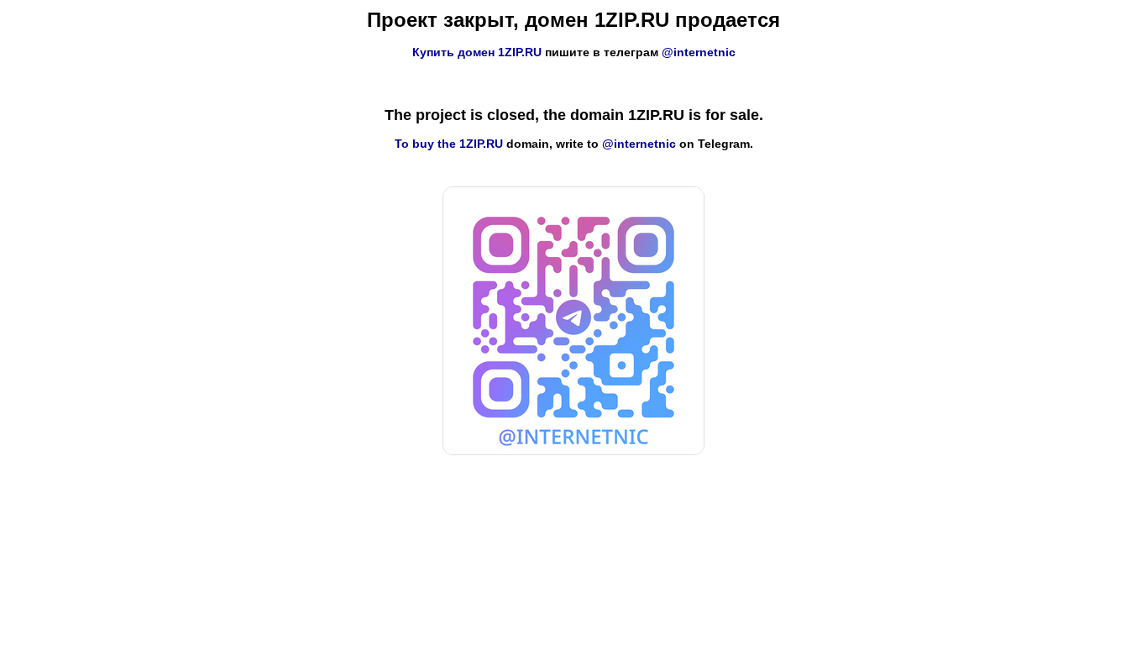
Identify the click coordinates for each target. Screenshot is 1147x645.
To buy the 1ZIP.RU (449, 143)
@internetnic (699, 52)
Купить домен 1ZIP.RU (477, 52)
